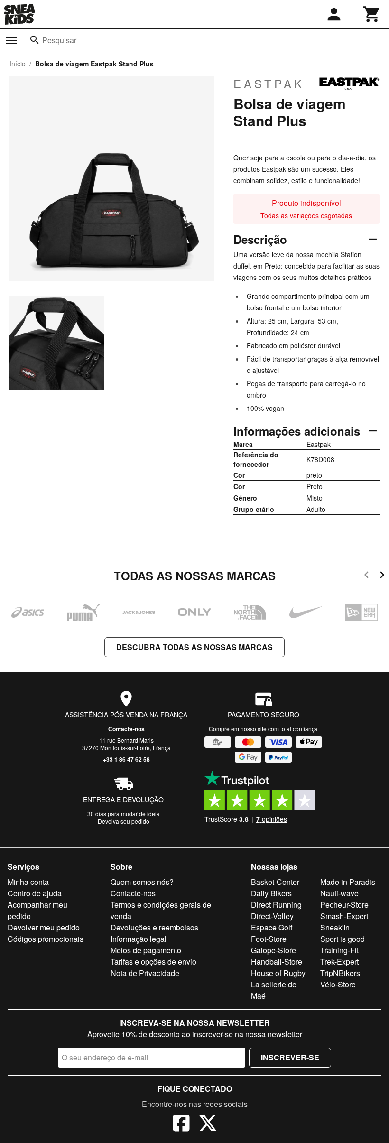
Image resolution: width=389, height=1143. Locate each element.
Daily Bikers (271, 893)
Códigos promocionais (45, 938)
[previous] (366, 576)
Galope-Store (273, 950)
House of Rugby (278, 972)
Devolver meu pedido (44, 927)
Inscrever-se (290, 1057)
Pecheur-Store (344, 904)
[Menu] (11, 40)
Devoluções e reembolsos (154, 927)
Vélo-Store (338, 984)
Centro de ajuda (35, 893)
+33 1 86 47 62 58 (126, 759)
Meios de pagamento (146, 950)
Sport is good (342, 938)
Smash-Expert (344, 916)
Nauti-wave (339, 893)
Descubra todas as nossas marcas (194, 646)
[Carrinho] (371, 14)
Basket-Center (275, 881)
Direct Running (276, 904)
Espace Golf (271, 927)
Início (17, 63)
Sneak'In (335, 927)
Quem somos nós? (142, 881)
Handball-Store (276, 961)
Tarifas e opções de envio (153, 961)
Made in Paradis (347, 881)
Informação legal (139, 938)
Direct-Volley (272, 916)
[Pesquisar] (34, 40)
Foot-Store (269, 938)
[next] (382, 576)
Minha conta (28, 881)
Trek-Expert (339, 961)
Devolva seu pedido (123, 821)
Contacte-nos (126, 729)
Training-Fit (339, 950)
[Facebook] (181, 1124)
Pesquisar (59, 40)
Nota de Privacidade (145, 972)
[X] (207, 1124)
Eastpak (269, 83)
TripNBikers (340, 972)
